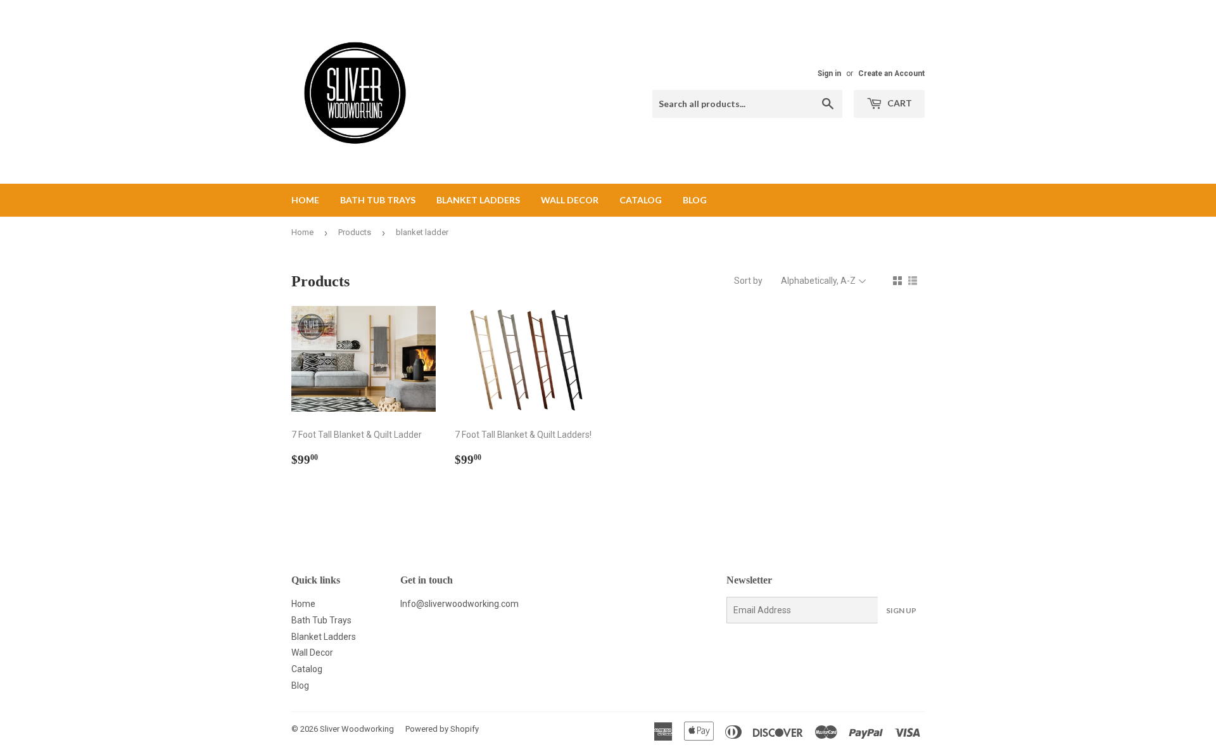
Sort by (748, 281)
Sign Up (901, 610)
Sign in (829, 73)
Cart (898, 103)
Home (305, 199)
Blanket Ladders (478, 199)
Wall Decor (569, 199)
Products (354, 232)
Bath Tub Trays (377, 199)
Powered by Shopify (442, 729)
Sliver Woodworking (357, 729)
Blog (695, 199)
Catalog (640, 199)
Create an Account (891, 73)
